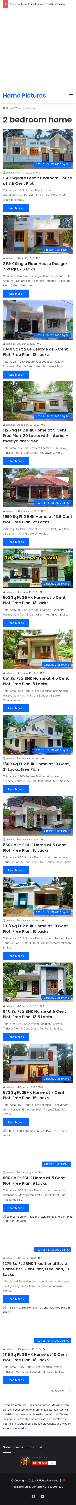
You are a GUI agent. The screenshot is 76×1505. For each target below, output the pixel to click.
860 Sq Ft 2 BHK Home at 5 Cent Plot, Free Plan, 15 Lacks (34, 847)
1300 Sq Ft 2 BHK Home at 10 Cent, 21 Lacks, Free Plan (36, 766)
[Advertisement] (38, 48)
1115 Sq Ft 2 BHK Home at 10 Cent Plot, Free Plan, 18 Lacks (35, 1357)
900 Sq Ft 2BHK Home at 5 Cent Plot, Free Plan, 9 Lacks (34, 1180)
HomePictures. (22, 1486)
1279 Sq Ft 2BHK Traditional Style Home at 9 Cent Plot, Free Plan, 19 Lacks (36, 1269)
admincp (10, 172)
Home (9, 108)
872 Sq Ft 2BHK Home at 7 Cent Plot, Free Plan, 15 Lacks (34, 1095)
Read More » (16, 208)
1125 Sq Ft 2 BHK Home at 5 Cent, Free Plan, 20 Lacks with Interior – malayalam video (36, 435)
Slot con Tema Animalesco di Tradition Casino (37, 4)
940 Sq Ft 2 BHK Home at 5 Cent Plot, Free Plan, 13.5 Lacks (34, 1014)
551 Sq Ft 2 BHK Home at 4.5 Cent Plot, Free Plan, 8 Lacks (36, 681)
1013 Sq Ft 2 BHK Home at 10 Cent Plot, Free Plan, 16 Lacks (35, 928)
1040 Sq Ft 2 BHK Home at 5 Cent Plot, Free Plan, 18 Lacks (35, 351)
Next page (57, 1390)
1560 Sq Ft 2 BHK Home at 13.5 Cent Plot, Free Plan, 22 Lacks (37, 519)
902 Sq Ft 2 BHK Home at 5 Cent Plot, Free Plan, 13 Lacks (34, 600)
